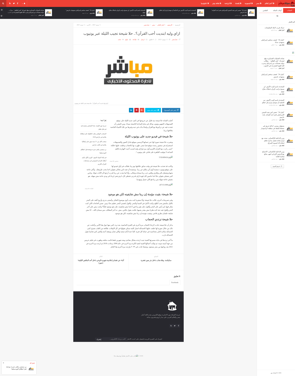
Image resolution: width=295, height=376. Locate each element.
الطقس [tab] (265, 10)
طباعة (134, 39)
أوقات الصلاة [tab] (277, 10)
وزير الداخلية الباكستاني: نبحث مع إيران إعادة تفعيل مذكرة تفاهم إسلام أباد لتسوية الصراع (273, 140)
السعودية (248, 3)
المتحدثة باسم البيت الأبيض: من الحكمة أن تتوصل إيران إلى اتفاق (127, 10)
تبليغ (126, 39)
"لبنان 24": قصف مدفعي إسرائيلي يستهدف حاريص (29, 10)
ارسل (143, 39)
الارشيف (169, 25)
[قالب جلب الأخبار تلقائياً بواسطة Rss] (126, 356)
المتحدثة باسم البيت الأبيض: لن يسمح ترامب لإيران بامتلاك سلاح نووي (273, 89)
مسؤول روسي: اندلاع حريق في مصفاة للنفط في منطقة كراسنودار (228, 10)
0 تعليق (151, 39)
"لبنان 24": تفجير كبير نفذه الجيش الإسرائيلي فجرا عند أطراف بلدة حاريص (273, 114)
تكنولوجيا (204, 3)
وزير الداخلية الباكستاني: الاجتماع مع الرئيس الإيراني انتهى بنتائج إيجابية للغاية (273, 154)
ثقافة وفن (216, 3)
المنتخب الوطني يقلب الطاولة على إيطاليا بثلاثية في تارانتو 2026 (93, 135)
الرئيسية (177, 25)
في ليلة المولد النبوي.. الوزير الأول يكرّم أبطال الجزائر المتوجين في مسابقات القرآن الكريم (94, 160)
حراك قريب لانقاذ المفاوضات (274, 28)
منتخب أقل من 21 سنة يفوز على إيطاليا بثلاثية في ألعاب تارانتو (94, 143)
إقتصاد (237, 3)
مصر (258, 3)
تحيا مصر (146, 25)
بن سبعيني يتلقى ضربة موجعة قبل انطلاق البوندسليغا (93, 151)
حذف (119, 39)
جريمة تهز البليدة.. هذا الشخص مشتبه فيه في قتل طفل (93, 127)
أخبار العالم (269, 3)
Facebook (174, 282)
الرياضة (227, 3)
